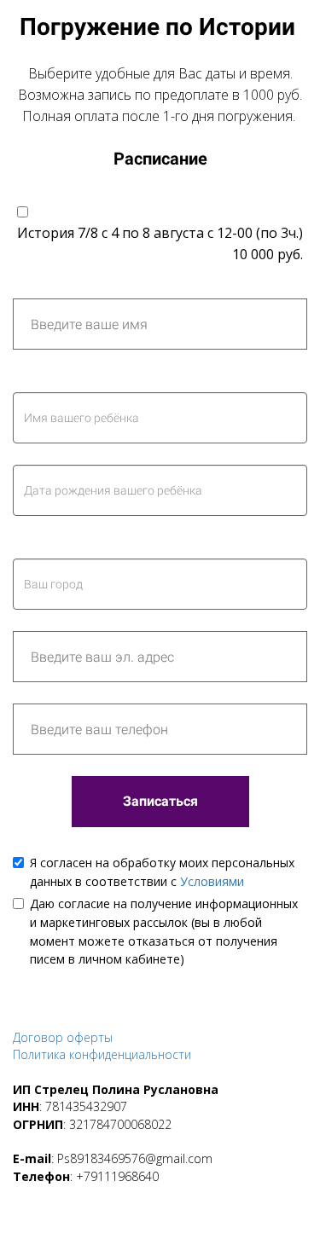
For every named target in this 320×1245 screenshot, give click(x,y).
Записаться (160, 801)
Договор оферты (63, 1037)
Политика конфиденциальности (102, 1054)
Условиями (212, 881)
